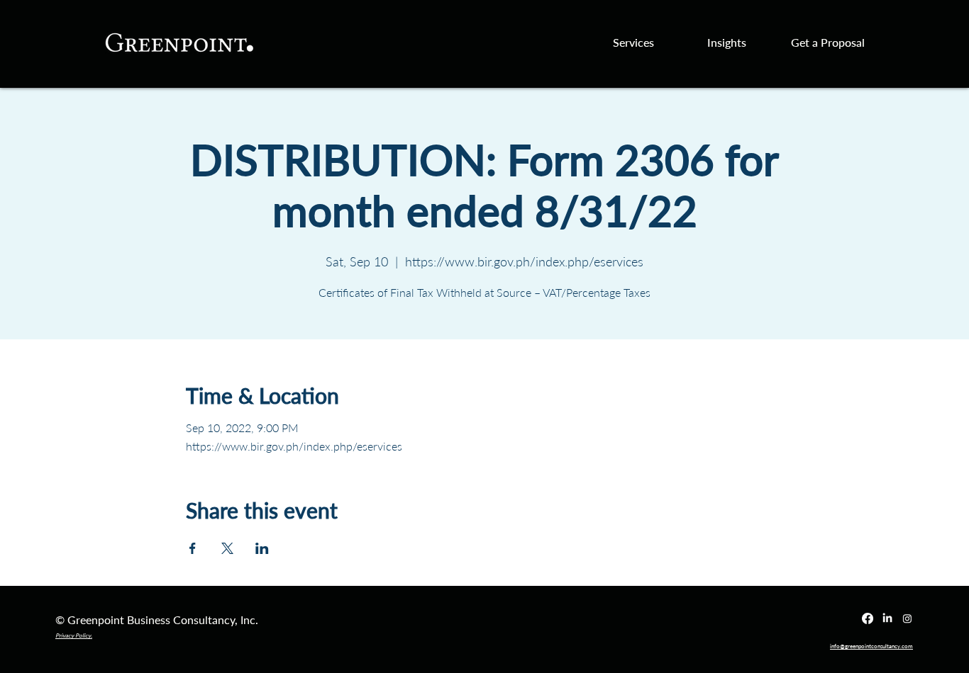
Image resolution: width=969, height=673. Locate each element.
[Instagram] (907, 618)
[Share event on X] (227, 548)
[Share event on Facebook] (192, 548)
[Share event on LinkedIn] (262, 548)
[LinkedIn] (887, 618)
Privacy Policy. (73, 635)
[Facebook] (867, 618)
